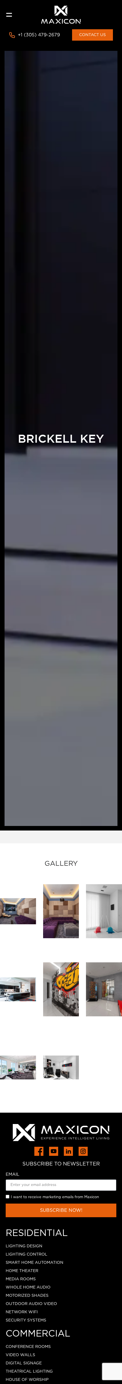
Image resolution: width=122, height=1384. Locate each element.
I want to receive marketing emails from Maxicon (55, 1197)
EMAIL (12, 1174)
